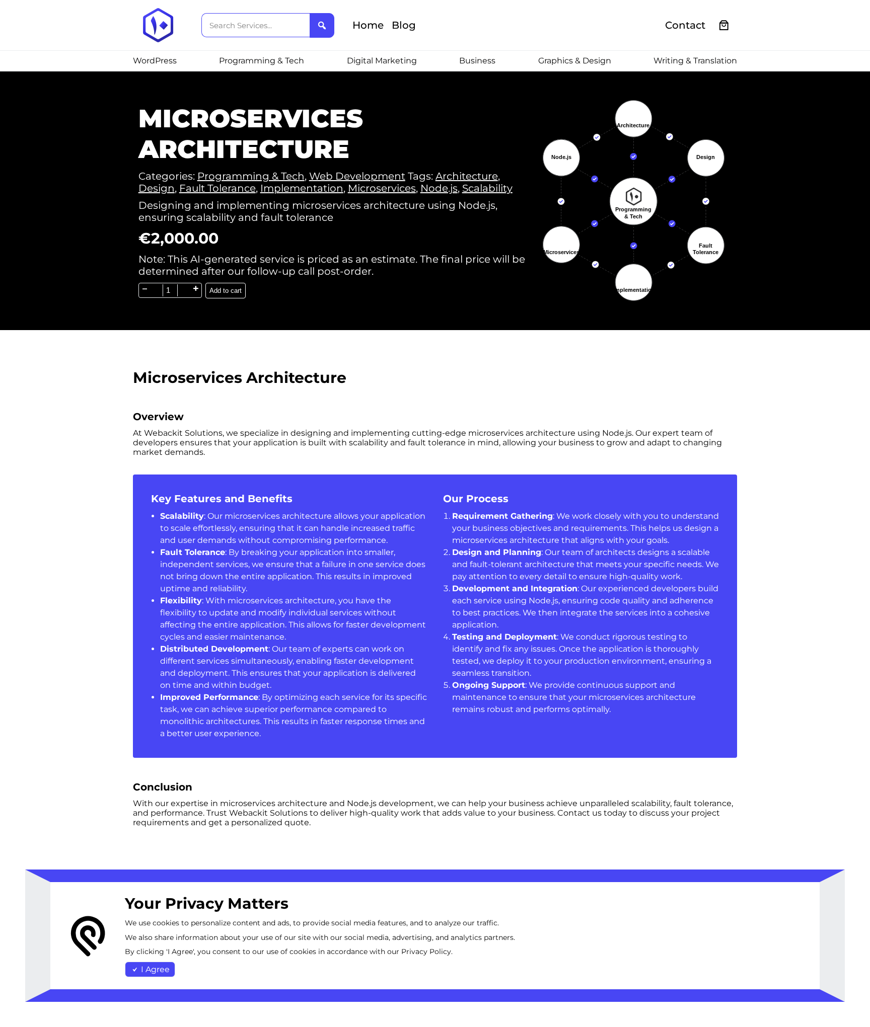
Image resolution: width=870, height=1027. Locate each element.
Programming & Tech (251, 176)
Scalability (487, 188)
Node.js (439, 188)
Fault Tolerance (217, 188)
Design (156, 188)
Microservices (382, 188)
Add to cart (225, 290)
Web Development (357, 176)
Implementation (301, 188)
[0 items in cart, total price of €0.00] (724, 25)
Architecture (467, 176)
